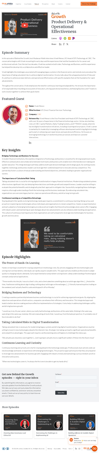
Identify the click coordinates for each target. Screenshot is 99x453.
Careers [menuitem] (60, 4)
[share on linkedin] (60, 44)
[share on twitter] (67, 44)
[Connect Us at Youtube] (79, 449)
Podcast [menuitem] (37, 4)
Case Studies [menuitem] (28, 4)
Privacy (65, 448)
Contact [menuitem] (68, 4)
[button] (24, 25)
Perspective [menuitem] (45, 4)
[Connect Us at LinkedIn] (76, 449)
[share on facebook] (64, 44)
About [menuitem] (53, 4)
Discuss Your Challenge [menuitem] (88, 4)
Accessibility (57, 448)
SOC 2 (70, 448)
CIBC (39, 114)
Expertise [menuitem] (18, 4)
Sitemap (49, 448)
